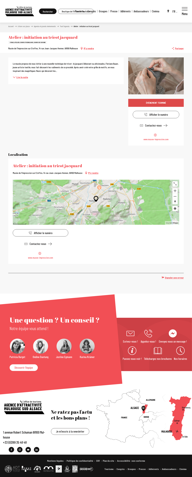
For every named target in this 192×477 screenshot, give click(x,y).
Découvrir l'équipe (24, 367)
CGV (98, 460)
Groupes (103, 11)
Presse (113, 11)
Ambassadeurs (141, 11)
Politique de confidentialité (80, 460)
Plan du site (108, 460)
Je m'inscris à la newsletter (70, 431)
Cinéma (155, 11)
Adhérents (125, 11)
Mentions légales (55, 460)
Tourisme (79, 11)
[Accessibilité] (168, 10)
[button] (48, 11)
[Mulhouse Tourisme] (19, 11)
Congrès (91, 11)
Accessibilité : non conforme (131, 460)
